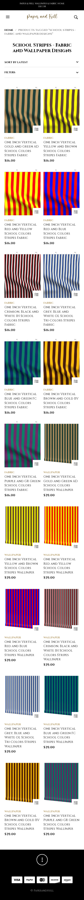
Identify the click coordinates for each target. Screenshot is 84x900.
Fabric (9, 138)
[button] (8, 17)
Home (8, 30)
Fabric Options (37, 129)
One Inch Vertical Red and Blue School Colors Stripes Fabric (59, 231)
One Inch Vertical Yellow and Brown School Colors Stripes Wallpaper (21, 566)
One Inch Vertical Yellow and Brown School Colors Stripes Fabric (60, 149)
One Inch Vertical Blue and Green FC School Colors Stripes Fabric (20, 400)
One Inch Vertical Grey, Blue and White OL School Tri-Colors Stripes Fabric (59, 316)
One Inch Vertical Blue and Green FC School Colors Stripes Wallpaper (59, 735)
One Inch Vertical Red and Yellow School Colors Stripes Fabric (20, 231)
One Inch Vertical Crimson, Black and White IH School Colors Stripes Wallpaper (60, 650)
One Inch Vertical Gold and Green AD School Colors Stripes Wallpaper (60, 483)
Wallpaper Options (76, 464)
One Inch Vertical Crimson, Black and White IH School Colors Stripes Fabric (21, 316)
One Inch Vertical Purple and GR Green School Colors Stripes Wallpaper (61, 822)
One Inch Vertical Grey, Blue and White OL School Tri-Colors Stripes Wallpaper (20, 737)
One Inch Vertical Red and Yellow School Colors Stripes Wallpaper (59, 566)
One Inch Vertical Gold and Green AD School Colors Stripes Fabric (21, 149)
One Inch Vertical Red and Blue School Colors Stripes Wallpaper (20, 648)
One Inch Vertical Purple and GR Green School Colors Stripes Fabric (22, 483)
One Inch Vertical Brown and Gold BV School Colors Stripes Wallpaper (21, 822)
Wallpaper (51, 472)
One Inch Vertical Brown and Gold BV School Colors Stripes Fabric (60, 400)
